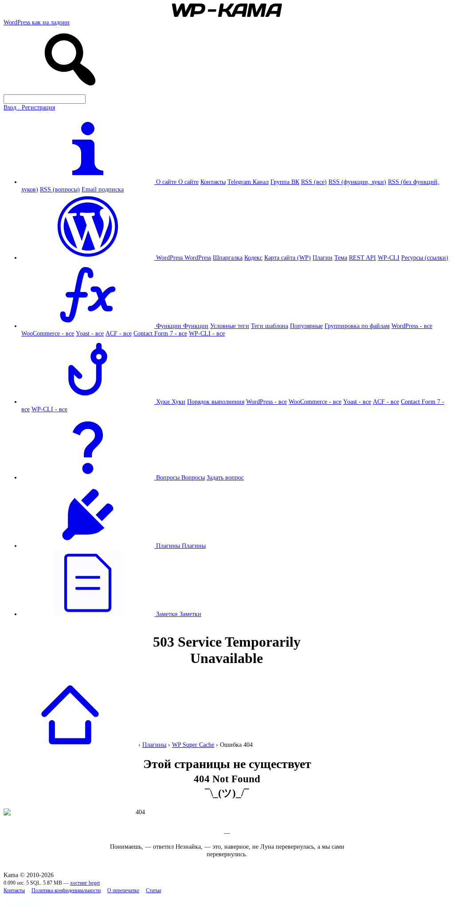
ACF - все (119, 333)
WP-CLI (388, 257)
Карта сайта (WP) (287, 257)
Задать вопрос (225, 477)
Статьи (153, 890)
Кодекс (253, 257)
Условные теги (229, 325)
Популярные (306, 325)
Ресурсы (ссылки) (424, 257)
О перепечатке (123, 890)
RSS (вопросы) (60, 189)
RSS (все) (314, 181)
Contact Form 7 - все (160, 333)
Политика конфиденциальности (66, 890)
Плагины (194, 545)
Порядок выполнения (215, 401)
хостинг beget (85, 883)
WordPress (197, 257)
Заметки (190, 613)
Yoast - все (90, 333)
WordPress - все (411, 325)
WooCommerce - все (47, 333)
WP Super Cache (193, 744)
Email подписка (103, 189)
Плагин (323, 257)
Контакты (213, 181)
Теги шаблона (269, 325)
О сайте (188, 181)
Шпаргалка (228, 257)
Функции (195, 325)
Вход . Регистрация (29, 107)
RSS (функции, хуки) (357, 181)
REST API (362, 257)
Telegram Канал (248, 181)
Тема (340, 257)
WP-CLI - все (207, 333)
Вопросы (193, 477)
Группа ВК (284, 181)
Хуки (178, 401)
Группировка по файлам (357, 325)
